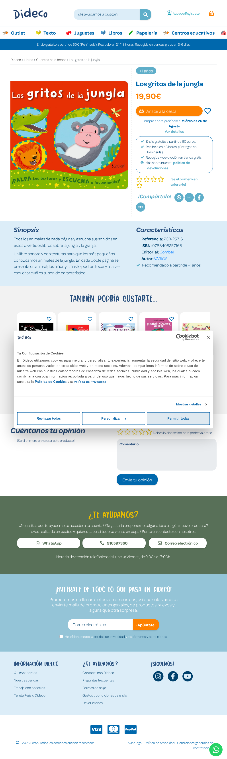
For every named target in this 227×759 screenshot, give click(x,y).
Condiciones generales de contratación (195, 745)
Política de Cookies (51, 381)
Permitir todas (178, 418)
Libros (115, 32)
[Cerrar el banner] (208, 337)
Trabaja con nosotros (29, 687)
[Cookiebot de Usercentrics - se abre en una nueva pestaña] (179, 337)
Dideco (15, 59)
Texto (52, 32)
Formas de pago (94, 687)
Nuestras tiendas (26, 680)
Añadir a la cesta (161, 111)
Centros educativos (193, 32)
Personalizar (111, 418)
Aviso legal (135, 743)
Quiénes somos (25, 672)
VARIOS (160, 258)
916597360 (117, 543)
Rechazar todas (49, 418)
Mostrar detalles (189, 404)
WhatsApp (52, 543)
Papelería (146, 32)
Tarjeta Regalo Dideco (29, 695)
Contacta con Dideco (98, 672)
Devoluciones (92, 703)
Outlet (20, 32)
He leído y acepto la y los (116, 636)
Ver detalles (174, 131)
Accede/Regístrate (186, 13)
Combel (167, 251)
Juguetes (83, 32)
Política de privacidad (159, 743)
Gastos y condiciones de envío (104, 695)
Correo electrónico (181, 543)
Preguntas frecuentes (98, 680)
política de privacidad (109, 636)
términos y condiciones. (150, 636)
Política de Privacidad (90, 381)
